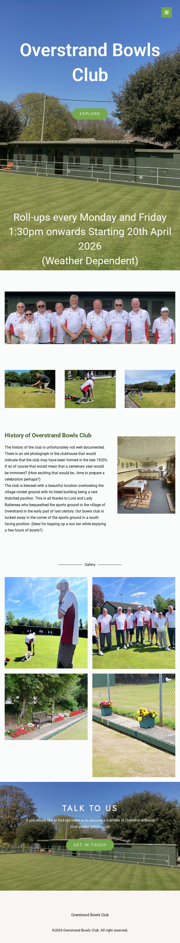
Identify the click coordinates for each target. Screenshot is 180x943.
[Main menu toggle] (166, 12)
